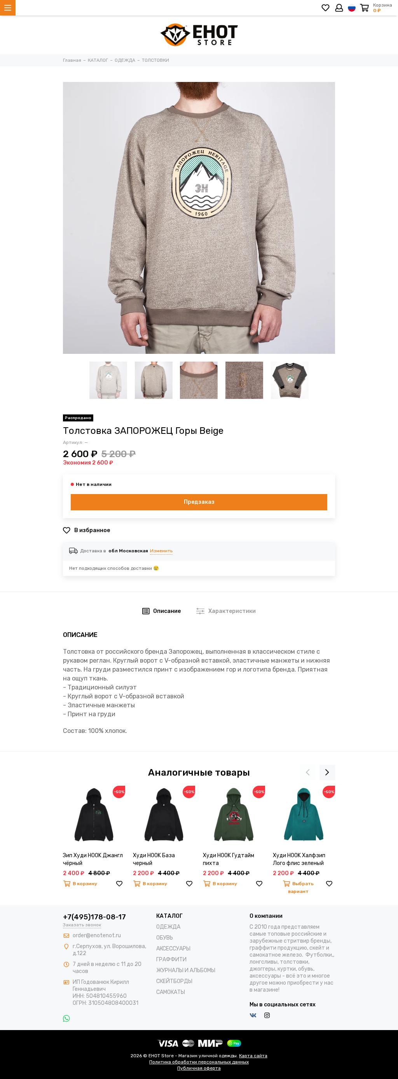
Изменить (161, 550)
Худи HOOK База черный (154, 859)
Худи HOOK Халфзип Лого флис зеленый (299, 859)
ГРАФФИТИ (171, 959)
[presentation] (308, 772)
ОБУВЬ (164, 938)
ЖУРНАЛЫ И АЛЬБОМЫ (185, 970)
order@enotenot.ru (97, 935)
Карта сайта (253, 1055)
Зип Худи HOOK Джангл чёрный (93, 859)
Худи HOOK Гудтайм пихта (228, 859)
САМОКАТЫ (170, 992)
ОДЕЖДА (168, 927)
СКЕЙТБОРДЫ (174, 981)
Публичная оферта (199, 1068)
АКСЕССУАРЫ (173, 948)
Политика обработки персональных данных (199, 1062)
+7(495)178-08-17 (94, 917)
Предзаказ (199, 502)
